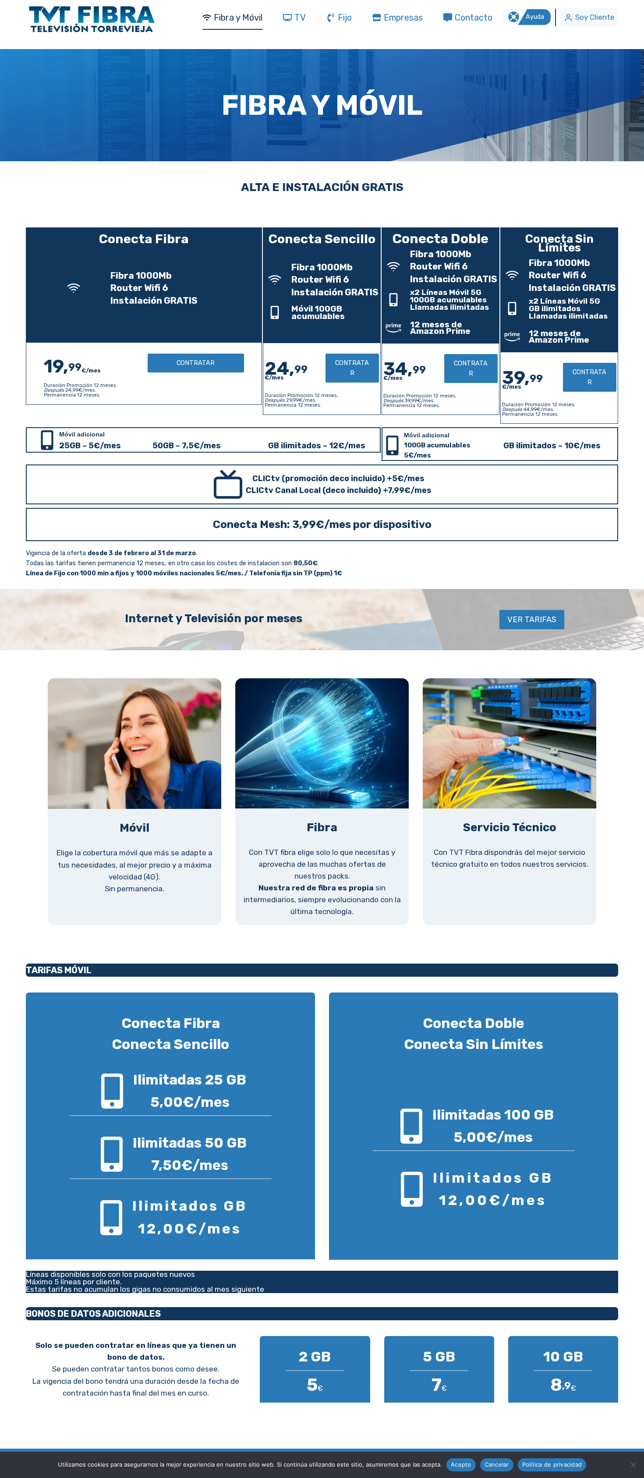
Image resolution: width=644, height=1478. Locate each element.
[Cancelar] (633, 1464)
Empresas (403, 17)
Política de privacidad (552, 1464)
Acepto (461, 1464)
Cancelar (497, 1464)
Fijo (345, 17)
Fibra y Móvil (238, 17)
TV (300, 17)
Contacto (473, 17)
